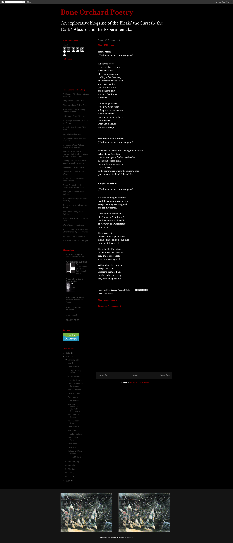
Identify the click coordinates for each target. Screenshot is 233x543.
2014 (68, 481)
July (70, 476)
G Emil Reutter (74, 376)
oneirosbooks (72, 315)
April (70, 465)
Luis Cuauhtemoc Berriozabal (75, 385)
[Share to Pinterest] (147, 290)
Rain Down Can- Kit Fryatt (74, 167)
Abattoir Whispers (74, 254)
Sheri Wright (73, 430)
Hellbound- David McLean (74, 116)
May (70, 469)
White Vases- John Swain (73, 225)
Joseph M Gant (74, 457)
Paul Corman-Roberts (73, 416)
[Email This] (136, 290)
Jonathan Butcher (75, 434)
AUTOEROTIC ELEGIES (76, 262)
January (72, 360)
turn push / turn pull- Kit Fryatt (75, 241)
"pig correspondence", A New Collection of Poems (82, 268)
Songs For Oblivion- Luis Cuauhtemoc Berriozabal (73, 186)
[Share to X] (142, 290)
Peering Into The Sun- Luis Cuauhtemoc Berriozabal (74, 162)
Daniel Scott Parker (73, 439)
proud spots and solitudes (73, 308)
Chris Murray (73, 367)
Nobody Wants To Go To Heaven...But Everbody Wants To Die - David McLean (75, 154)
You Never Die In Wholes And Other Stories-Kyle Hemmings (75, 230)
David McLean (74, 393)
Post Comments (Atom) (139, 382)
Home (135, 375)
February (72, 461)
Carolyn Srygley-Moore (75, 371)
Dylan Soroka (73, 401)
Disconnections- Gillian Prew (75, 105)
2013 (68, 357)
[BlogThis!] (139, 290)
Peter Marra (73, 397)
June (70, 472)
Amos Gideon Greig (73, 422)
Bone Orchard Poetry (97, 12)
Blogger (130, 538)
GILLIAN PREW (72, 320)
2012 (68, 353)
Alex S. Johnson (74, 390)
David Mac (72, 447)
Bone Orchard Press (75, 297)
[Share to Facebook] (144, 290)
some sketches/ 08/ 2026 (75, 257)
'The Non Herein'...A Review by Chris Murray (74, 407)
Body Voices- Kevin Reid (73, 101)
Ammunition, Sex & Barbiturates (74, 280)
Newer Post (103, 375)
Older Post (165, 375)
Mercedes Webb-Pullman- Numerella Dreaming (74, 146)
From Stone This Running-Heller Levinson (74, 110)
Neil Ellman (108, 294)
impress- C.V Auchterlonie (74, 236)
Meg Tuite (72, 363)
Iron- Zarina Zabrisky (72, 134)
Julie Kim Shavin (75, 380)
